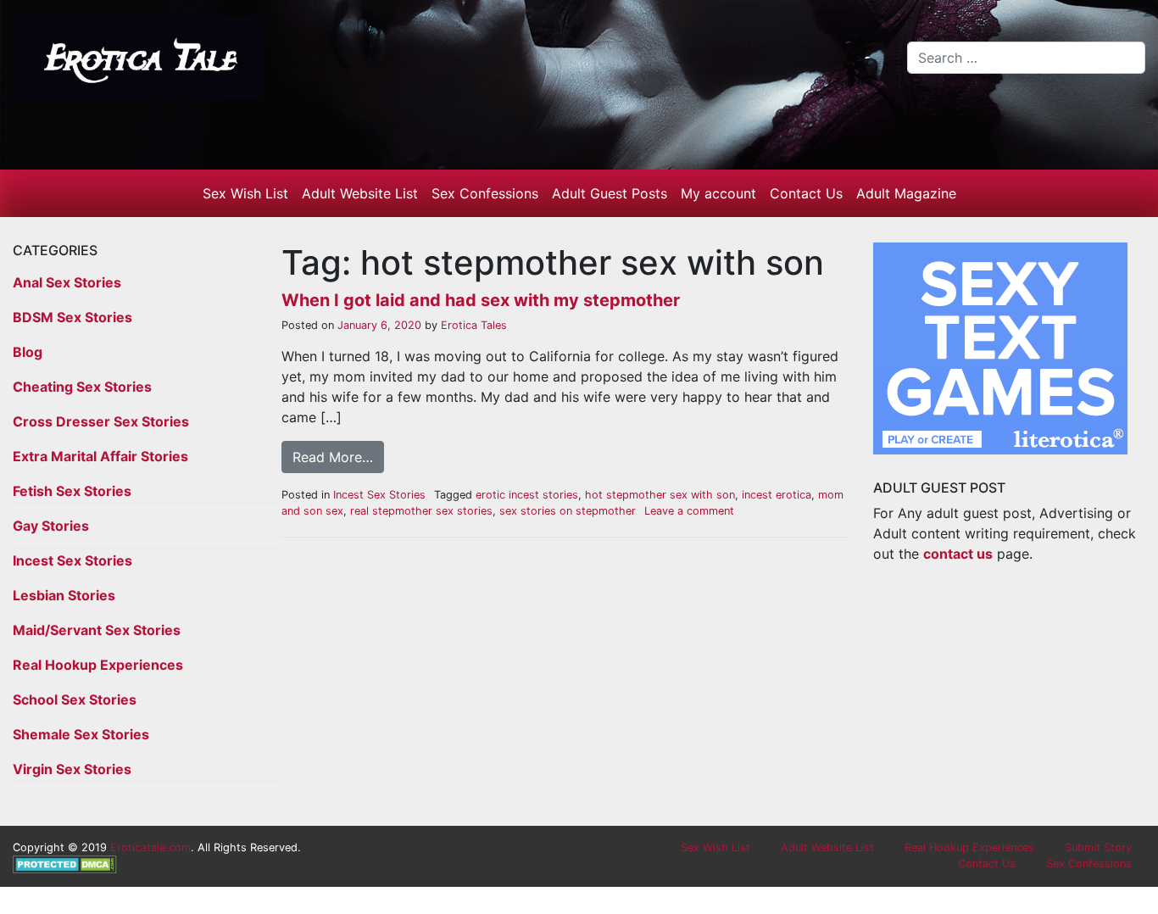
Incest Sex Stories (72, 560)
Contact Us (806, 193)
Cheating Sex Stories (82, 386)
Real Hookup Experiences (98, 664)
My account (718, 193)
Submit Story (1098, 847)
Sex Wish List (245, 193)
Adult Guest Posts (609, 193)
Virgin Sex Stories (72, 769)
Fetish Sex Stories (72, 490)
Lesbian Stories (64, 595)
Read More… (332, 457)
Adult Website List (360, 193)
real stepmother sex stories (421, 510)
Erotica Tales (472, 325)
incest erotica (776, 494)
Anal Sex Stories (67, 282)
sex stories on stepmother (567, 510)
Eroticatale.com (150, 847)
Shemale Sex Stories (81, 734)
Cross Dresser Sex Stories (101, 421)
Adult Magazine (906, 193)
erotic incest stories (527, 494)
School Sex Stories (74, 699)
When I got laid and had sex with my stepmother (480, 300)
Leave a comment (689, 510)
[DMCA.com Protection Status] (65, 863)
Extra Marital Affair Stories (100, 456)
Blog (27, 351)
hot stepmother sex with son (660, 494)
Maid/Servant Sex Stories (97, 629)
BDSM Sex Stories (72, 317)
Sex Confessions (484, 193)
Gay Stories (51, 525)
